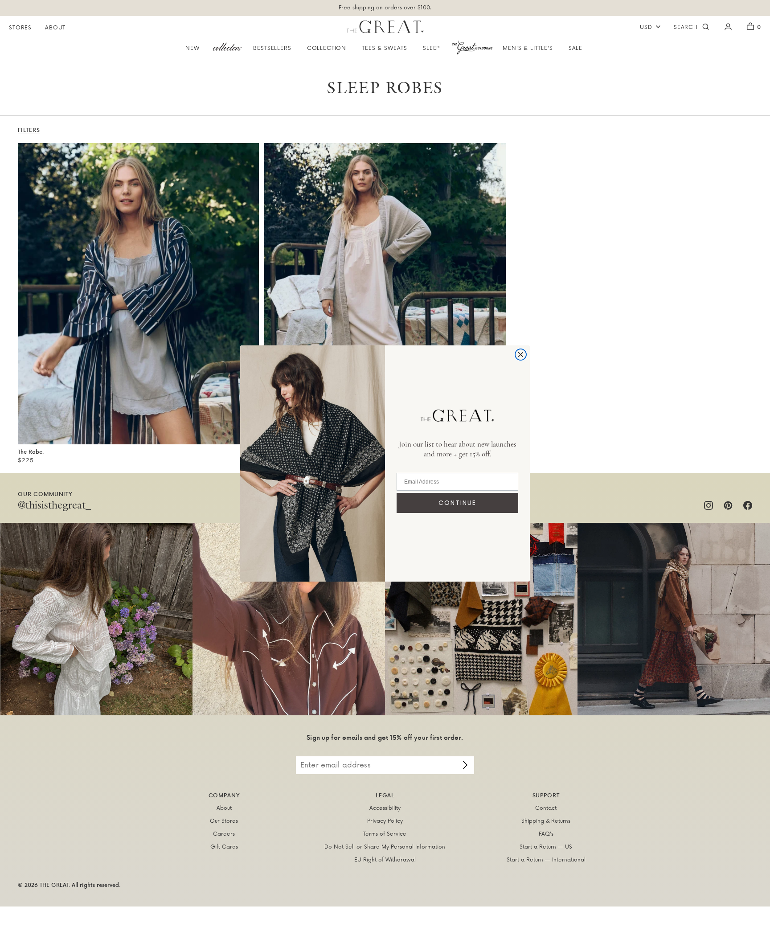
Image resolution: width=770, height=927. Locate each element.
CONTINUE (457, 502)
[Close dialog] (520, 354)
